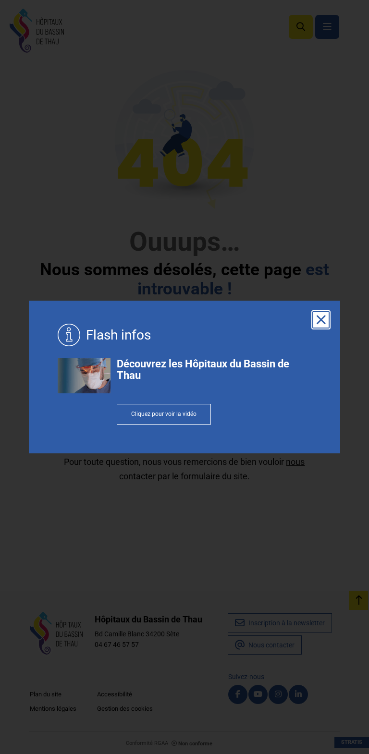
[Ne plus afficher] (321, 319)
